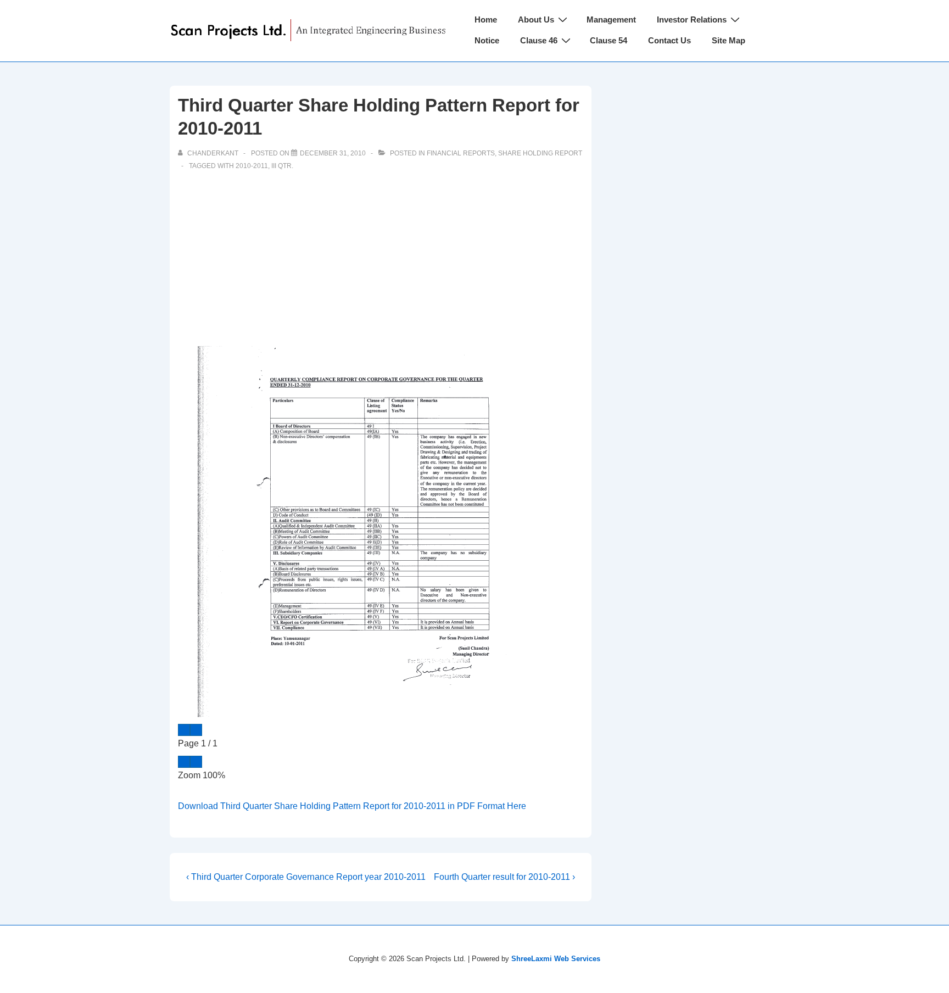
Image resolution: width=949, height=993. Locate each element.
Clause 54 (608, 40)
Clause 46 (538, 40)
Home (485, 19)
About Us (536, 19)
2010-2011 (252, 166)
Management (611, 19)
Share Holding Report (540, 153)
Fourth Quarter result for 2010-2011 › (504, 877)
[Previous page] (184, 730)
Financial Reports (461, 153)
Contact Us (669, 40)
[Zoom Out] (184, 762)
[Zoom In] (196, 762)
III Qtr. (282, 166)
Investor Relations (692, 19)
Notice (486, 40)
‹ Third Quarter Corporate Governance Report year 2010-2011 (306, 877)
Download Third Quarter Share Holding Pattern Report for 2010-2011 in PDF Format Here (352, 806)
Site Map (728, 40)
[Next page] (196, 730)
